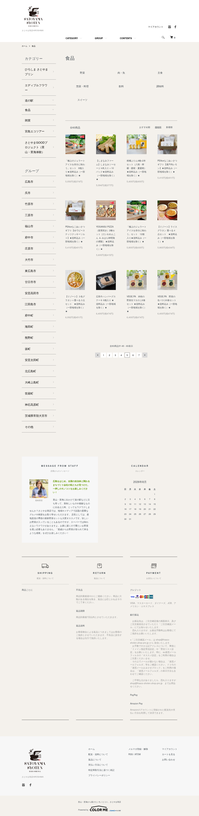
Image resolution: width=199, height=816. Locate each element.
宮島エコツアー (34, 131)
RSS (130, 754)
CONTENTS (126, 38)
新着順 (169, 127)
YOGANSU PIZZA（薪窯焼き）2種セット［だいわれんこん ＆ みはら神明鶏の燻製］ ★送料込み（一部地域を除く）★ (106, 237)
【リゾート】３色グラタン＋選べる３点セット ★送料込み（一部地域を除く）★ (75, 304)
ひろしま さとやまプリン (36, 71)
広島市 (29, 181)
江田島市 (30, 304)
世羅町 (29, 393)
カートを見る (168, 754)
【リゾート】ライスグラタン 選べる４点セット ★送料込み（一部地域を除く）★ (167, 234)
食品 (33, 46)
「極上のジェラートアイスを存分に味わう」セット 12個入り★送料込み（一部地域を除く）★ (136, 234)
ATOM (138, 754)
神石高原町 (32, 404)
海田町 (29, 326)
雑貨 (27, 120)
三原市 (29, 215)
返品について (94, 759)
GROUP (99, 38)
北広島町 (30, 371)
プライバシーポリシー (99, 775)
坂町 (27, 349)
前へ (97, 355)
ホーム (24, 46)
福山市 (29, 226)
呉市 (27, 193)
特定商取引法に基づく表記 (101, 769)
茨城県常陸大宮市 (36, 415)
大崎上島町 (32, 382)
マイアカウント (155, 26)
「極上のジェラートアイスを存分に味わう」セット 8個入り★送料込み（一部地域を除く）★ (75, 168)
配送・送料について (98, 754)
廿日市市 (30, 282)
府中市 (29, 237)
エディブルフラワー (36, 87)
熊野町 (29, 337)
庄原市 (29, 248)
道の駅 (29, 100)
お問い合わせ (168, 759)
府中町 (29, 315)
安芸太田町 (32, 360)
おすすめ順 (144, 127)
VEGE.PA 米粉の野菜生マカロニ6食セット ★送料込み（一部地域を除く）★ (136, 304)
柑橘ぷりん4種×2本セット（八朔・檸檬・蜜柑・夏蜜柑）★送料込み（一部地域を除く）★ (136, 168)
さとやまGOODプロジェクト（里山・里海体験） (36, 147)
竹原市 (29, 204)
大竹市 (29, 259)
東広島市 (30, 271)
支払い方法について (98, 764)
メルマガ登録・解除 (138, 748)
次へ (144, 355)
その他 (29, 427)
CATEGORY (72, 38)
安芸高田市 (32, 293)
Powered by (83, 809)
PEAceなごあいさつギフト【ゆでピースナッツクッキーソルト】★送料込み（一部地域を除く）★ (75, 234)
